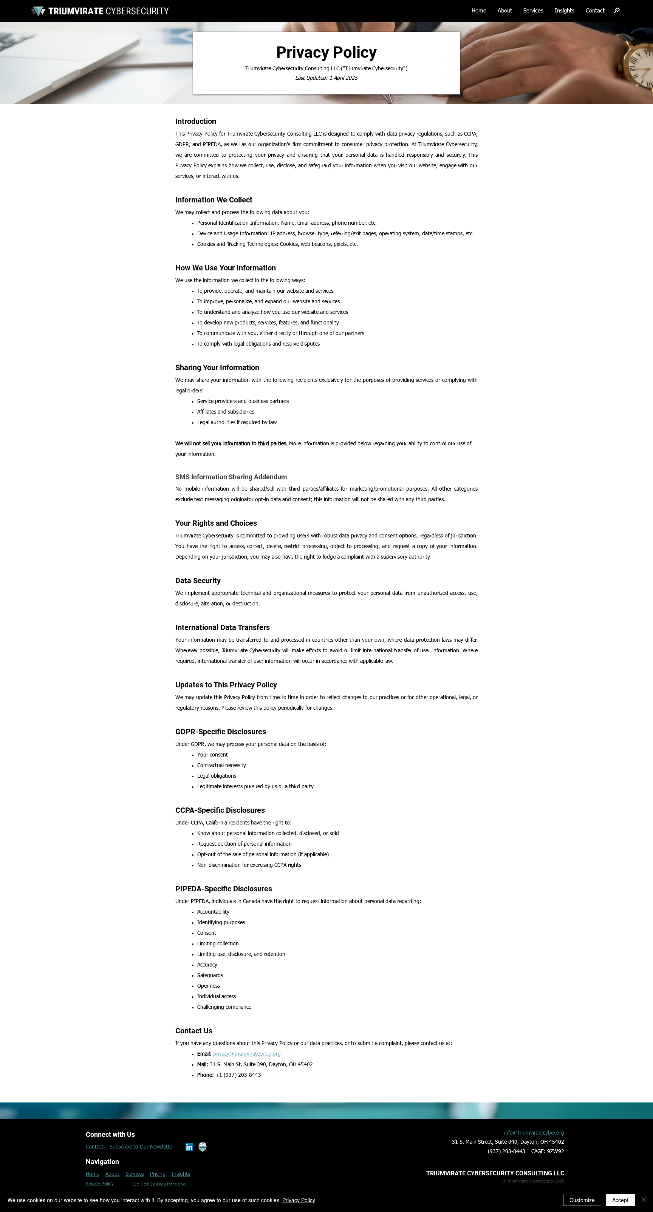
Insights (181, 1174)
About (112, 1174)
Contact (95, 1147)
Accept (620, 1200)
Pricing (158, 1174)
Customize (582, 1200)
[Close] (643, 1200)
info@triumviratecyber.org (534, 1133)
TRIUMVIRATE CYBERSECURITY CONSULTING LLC (495, 1173)
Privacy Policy (298, 1200)
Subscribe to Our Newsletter (142, 1147)
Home (92, 1174)
